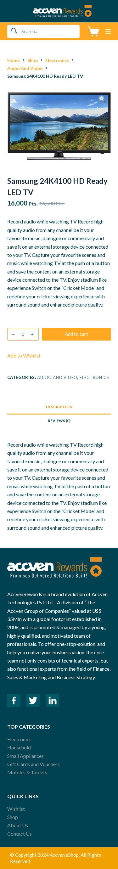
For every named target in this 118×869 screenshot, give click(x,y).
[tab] (59, 407)
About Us (17, 825)
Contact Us (19, 834)
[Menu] (108, 31)
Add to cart (76, 334)
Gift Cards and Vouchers (33, 764)
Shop (12, 817)
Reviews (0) (59, 420)
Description (59, 406)
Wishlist (16, 809)
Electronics (94, 377)
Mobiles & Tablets (27, 772)
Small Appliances (25, 756)
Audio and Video (57, 377)
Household (19, 747)
